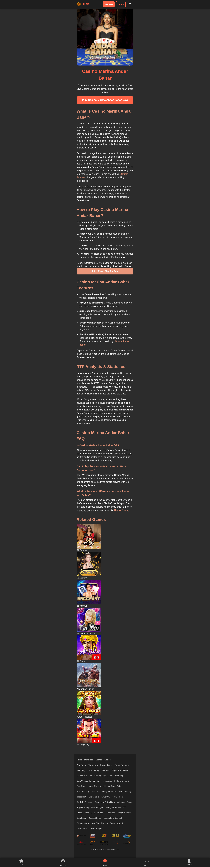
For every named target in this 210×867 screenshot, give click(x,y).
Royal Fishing (83, 807)
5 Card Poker (118, 797)
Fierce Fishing (124, 791)
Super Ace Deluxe (120, 770)
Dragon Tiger (97, 807)
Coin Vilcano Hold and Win (89, 781)
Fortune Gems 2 (121, 781)
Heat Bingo (120, 775)
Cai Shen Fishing (100, 823)
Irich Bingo (81, 770)
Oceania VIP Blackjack (105, 802)
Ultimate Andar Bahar (112, 786)
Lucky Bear (82, 828)
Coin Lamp (81, 818)
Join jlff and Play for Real (105, 271)
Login (121, 4)
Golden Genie (106, 765)
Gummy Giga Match (103, 775)
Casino (107, 760)
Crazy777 (105, 797)
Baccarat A (81, 797)
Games (99, 760)
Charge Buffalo (98, 813)
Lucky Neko (94, 797)
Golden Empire (96, 828)
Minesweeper (83, 813)
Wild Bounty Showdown (87, 765)
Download (88, 760)
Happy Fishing (121, 510)
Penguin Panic (124, 813)
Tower (130, 802)
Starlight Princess (84, 802)
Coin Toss (95, 791)
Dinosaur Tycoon (84, 775)
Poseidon (111, 813)
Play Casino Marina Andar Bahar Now (105, 100)
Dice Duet (81, 786)
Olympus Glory (83, 823)
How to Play (93, 770)
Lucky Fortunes (109, 791)
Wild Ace (121, 802)
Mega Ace (107, 781)
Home (79, 760)
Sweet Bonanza (122, 765)
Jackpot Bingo (95, 818)
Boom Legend (116, 823)
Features (105, 770)
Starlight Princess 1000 (115, 807)
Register (109, 4)
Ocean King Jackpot (113, 818)
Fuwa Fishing (83, 791)
